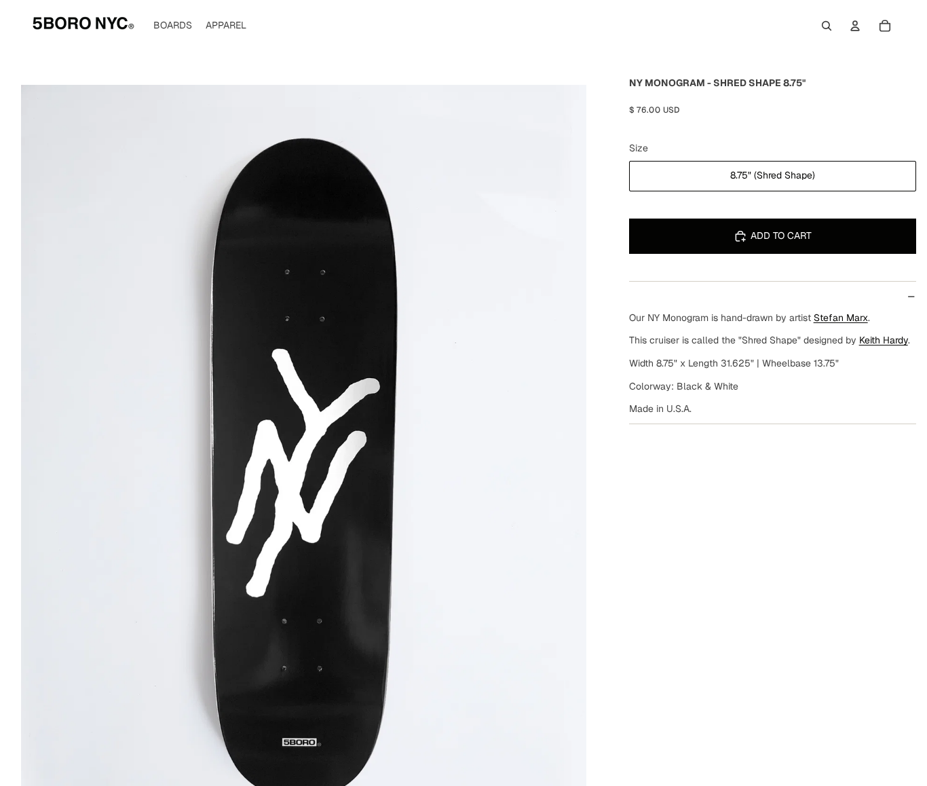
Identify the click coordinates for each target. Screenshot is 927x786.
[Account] (855, 26)
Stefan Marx (841, 318)
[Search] (826, 26)
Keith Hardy (883, 340)
